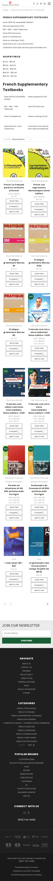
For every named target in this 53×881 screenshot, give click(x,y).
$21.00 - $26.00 (9, 69)
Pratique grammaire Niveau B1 (13, 262)
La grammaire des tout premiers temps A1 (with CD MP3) (39, 567)
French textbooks (26, 712)
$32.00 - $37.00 (10, 76)
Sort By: (8, 139)
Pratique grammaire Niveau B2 (13, 332)
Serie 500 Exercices (12, 33)
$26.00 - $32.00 (10, 72)
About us (26, 663)
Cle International (26, 759)
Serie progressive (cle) (13, 26)
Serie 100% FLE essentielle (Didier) (18, 22)
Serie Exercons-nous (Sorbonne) (18, 44)
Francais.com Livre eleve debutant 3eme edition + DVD (39, 332)
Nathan (26, 770)
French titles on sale (26, 708)
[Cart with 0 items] (44, 3)
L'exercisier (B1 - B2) (14, 564)
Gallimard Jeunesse (26, 792)
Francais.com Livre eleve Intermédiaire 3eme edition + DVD (39, 408)
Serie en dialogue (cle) (13, 40)
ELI (27, 785)
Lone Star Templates (31, 871)
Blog (26, 685)
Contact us (26, 667)
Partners (26, 671)
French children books (26, 734)
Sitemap (26, 693)
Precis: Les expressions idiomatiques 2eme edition (39, 189)
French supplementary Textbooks (26, 716)
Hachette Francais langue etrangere (27, 763)
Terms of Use (26, 678)
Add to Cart (14, 211)
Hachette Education (26, 788)
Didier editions (26, 774)
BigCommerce (31, 867)
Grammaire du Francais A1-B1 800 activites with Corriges (39, 490)
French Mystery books (26, 741)
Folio (26, 766)
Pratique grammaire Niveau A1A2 (39, 262)
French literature (26, 726)
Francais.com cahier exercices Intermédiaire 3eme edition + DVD (14, 408)
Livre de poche (26, 777)
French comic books (26, 737)
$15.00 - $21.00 (9, 65)
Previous (4, 878)
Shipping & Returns (26, 682)
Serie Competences (12, 36)
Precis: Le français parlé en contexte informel (14, 187)
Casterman (26, 781)
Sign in (21, 689)
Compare (13, 206)
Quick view (14, 201)
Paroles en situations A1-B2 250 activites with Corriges (14, 490)
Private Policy (26, 674)
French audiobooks (26, 730)
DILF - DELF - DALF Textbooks (15, 29)
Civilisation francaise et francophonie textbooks (24, 47)
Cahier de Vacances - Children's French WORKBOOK (26, 723)
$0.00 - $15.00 (9, 61)
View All (26, 796)
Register (31, 689)
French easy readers (26, 719)
